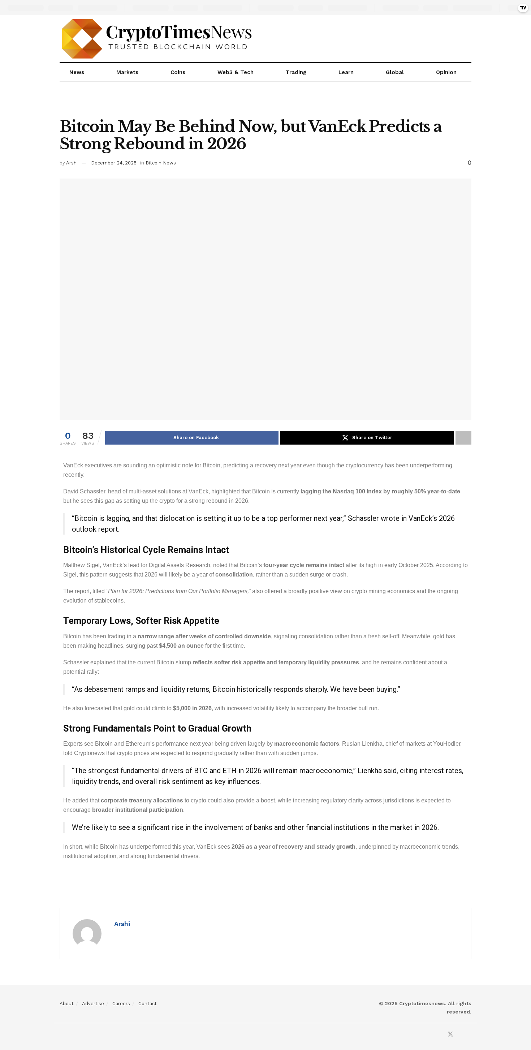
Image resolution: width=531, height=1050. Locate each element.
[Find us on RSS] (469, 1034)
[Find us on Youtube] (460, 1034)
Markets (127, 72)
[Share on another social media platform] (463, 438)
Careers (121, 1003)
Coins (177, 72)
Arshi (72, 163)
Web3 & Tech (235, 72)
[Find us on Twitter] (450, 1034)
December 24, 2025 (114, 163)
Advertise (93, 1003)
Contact (147, 1003)
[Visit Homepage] (157, 38)
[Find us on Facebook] (441, 1034)
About (67, 1003)
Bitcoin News (161, 163)
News (76, 72)
